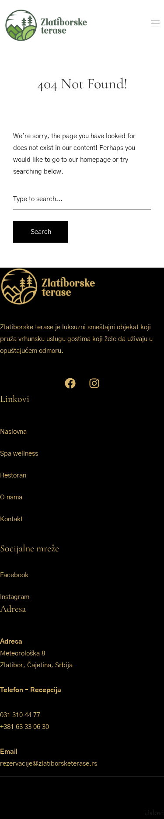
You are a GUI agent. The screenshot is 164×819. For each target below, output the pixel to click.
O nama (11, 497)
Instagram (14, 597)
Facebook (14, 575)
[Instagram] (94, 383)
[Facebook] (70, 383)
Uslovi (154, 812)
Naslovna (13, 432)
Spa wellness (19, 453)
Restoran (13, 475)
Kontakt (11, 519)
